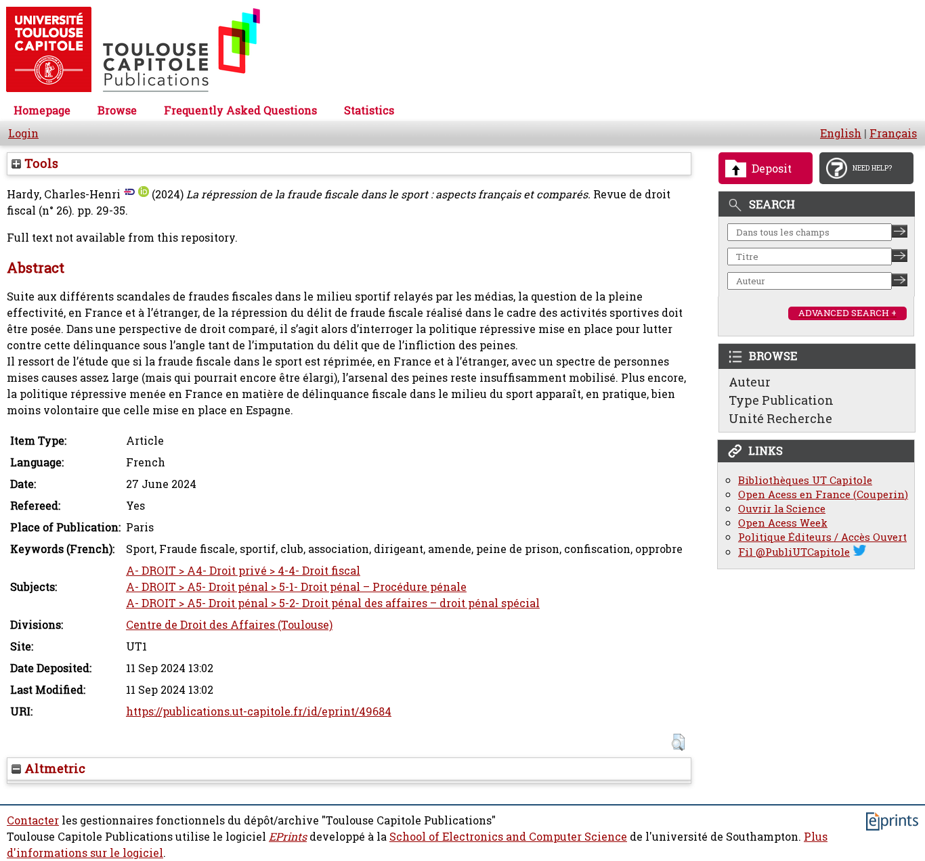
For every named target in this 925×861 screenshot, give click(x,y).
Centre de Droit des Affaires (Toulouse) (229, 624)
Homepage (42, 110)
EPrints (288, 836)
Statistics (369, 110)
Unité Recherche (780, 418)
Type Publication (781, 400)
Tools (39, 163)
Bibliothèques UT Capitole (805, 480)
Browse (117, 110)
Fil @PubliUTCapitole (794, 552)
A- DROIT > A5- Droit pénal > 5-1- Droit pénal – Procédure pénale (296, 586)
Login (23, 133)
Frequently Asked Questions (240, 110)
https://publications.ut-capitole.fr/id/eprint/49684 (258, 711)
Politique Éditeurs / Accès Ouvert (822, 537)
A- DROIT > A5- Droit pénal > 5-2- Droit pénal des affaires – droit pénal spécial (333, 603)
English (840, 133)
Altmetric (53, 768)
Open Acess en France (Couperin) (823, 494)
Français (893, 133)
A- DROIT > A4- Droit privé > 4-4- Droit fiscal (243, 570)
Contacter (33, 820)
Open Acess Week (782, 523)
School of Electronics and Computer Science (508, 836)
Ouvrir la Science (781, 509)
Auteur (750, 382)
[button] (678, 742)
